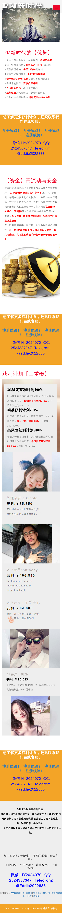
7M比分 (46, 893)
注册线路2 (31, 130)
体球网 (29, 893)
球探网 (36, 896)
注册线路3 (42, 865)
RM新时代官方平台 (47, 908)
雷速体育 (37, 893)
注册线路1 (10, 130)
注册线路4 (34, 135)
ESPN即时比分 (17, 893)
